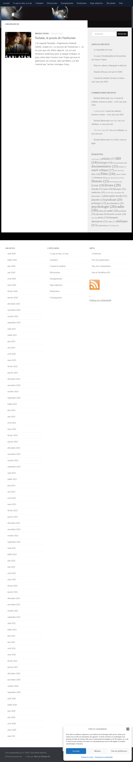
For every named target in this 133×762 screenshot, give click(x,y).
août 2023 (12, 473)
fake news (119, 170)
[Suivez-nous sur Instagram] (126, 24)
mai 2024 (11, 416)
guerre (109, 178)
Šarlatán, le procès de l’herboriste (55, 38)
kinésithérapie (115, 182)
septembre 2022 (14, 542)
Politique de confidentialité (100, 300)
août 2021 (12, 623)
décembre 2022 (14, 523)
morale (97, 189)
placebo (98, 199)
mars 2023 (12, 504)
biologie (105, 162)
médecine (98, 192)
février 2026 (13, 291)
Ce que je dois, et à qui (22, 3)
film (95, 174)
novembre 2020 (14, 680)
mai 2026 (11, 272)
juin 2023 (11, 485)
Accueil (6, 3)
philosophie (97, 196)
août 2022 (12, 548)
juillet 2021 (12, 630)
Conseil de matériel (57, 266)
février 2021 (13, 661)
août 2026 (12, 253)
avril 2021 (12, 648)
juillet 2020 (12, 705)
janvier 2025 (13, 373)
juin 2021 (11, 636)
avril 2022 (12, 573)
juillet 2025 (12, 335)
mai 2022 (11, 567)
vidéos (111, 222)
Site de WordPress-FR (101, 272)
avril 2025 (12, 354)
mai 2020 (11, 717)
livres (113, 185)
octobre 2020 (13, 686)
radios (102, 211)
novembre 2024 (14, 385)
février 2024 (13, 435)
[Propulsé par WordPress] (23, 756)
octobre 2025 (13, 316)
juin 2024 (11, 410)
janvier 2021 (13, 667)
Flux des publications (100, 260)
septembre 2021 (14, 617)
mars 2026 (12, 285)
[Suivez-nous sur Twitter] (119, 24)
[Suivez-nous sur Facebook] (123, 24)
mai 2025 (11, 348)
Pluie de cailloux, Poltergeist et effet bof (110, 65)
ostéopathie (119, 193)
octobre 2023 (13, 460)
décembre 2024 (14, 379)
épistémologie (103, 225)
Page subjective (96, 3)
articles (108, 158)
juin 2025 (11, 341)
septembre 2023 (14, 467)
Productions (82, 3)
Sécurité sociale (116, 214)
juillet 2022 (12, 554)
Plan (121, 3)
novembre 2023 (14, 454)
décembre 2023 (14, 448)
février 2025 (13, 366)
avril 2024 (12, 423)
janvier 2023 (13, 517)
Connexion (96, 253)
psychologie (103, 207)
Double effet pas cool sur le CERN (108, 72)
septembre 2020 (14, 692)
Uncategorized (56, 297)
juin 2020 (11, 711)
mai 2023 (11, 492)
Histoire (100, 181)
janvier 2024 (13, 442)
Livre (97, 185)
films (107, 174)
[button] (128, 729)
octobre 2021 (13, 611)
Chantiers (39, 3)
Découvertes (52, 3)
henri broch (118, 178)
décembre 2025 (14, 304)
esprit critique (102, 170)
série (94, 218)
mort (107, 189)
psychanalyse (115, 203)
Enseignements (67, 3)
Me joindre (111, 3)
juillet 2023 (12, 479)
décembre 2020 (14, 673)
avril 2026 (12, 279)
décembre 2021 (14, 598)
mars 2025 (12, 360)
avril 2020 (12, 723)
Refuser (97, 751)
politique (98, 203)
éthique (114, 225)
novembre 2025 (14, 310)
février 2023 (13, 510)
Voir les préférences (119, 751)
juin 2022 (11, 561)
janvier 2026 (13, 297)
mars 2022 (12, 579)
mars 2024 (12, 429)
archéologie (96, 159)
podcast (114, 199)
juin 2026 (11, 266)
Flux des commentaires (101, 266)
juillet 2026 (12, 260)
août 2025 (12, 329)
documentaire (120, 163)
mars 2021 (12, 654)
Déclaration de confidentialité (104, 757)
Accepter (76, 751)
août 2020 (12, 698)
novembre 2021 (14, 604)
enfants (122, 167)
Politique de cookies (87, 757)
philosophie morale (115, 196)
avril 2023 (12, 498)
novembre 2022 (14, 529)
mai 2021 (11, 642)
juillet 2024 (12, 404)
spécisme (101, 214)
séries (103, 217)
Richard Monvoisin (102, 98)
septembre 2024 (14, 398)
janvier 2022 (13, 592)
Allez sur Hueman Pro (42, 756)
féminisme (99, 177)
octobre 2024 (13, 391)
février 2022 (13, 586)
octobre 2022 (13, 535)
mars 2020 (12, 730)
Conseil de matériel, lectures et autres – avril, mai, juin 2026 (108, 101)
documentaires (104, 166)
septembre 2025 (14, 322)
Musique (119, 189)
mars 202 (11, 736)
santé (112, 210)
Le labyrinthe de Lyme (103, 50)
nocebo (109, 193)
